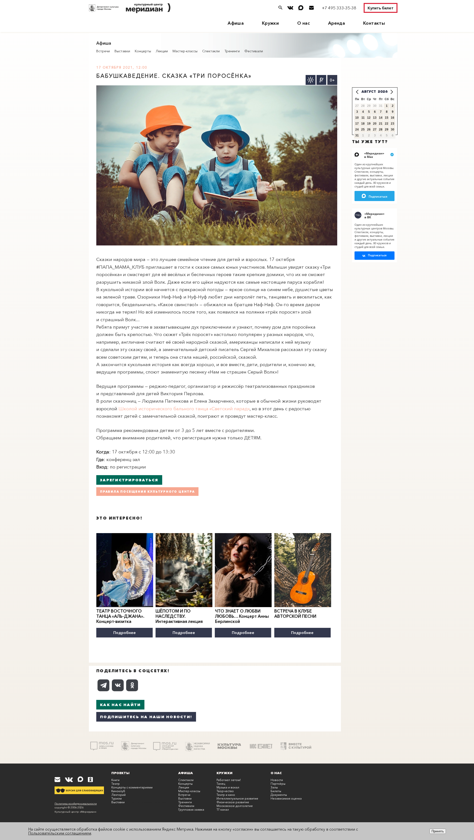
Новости (277, 780)
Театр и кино (226, 795)
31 (357, 135)
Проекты (120, 773)
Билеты (276, 791)
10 (357, 117)
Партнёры (278, 783)
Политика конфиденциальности (76, 803)
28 (380, 129)
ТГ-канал (223, 809)
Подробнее (124, 632)
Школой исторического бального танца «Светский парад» (184, 408)
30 (392, 129)
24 (357, 129)
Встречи (103, 51)
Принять (438, 831)
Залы (274, 787)
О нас (303, 23)
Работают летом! (229, 780)
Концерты (143, 51)
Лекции (162, 51)
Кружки (270, 23)
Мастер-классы (185, 51)
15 (386, 117)
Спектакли (211, 51)
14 (380, 117)
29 (386, 129)
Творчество (225, 791)
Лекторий (118, 795)
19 (369, 123)
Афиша (236, 23)
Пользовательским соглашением (59, 833)
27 (374, 129)
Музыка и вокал (228, 787)
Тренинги (232, 51)
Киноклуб (118, 791)
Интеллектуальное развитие (237, 798)
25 (363, 129)
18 (363, 123)
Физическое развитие (233, 802)
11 (363, 117)
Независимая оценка (286, 798)
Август (368, 91)
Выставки (122, 51)
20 (374, 123)
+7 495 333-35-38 (339, 7)
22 (386, 123)
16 (392, 117)
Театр (115, 783)
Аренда (336, 23)
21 (380, 123)
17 (357, 123)
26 (369, 129)
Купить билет (381, 7)
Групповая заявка (191, 809)
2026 (383, 91)
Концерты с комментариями (132, 787)
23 (392, 123)
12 (369, 117)
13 (374, 117)
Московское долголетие (235, 806)
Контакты (374, 23)
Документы (279, 795)
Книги (115, 780)
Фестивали (253, 51)
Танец (221, 783)
